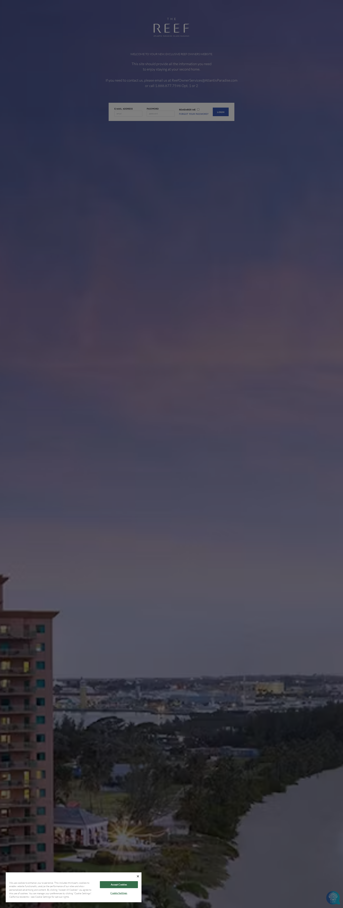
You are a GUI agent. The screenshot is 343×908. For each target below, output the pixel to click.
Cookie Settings (118, 893)
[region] (73, 887)
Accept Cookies (119, 884)
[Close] (138, 876)
